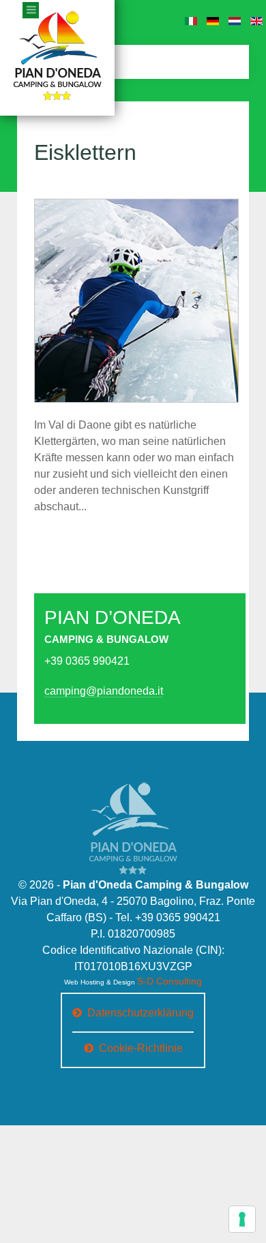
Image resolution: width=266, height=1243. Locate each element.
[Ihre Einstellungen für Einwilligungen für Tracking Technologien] (242, 1219)
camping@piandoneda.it (90, 692)
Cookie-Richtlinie (141, 1046)
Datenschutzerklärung (140, 1010)
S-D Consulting (169, 981)
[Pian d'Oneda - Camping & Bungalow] (133, 821)
